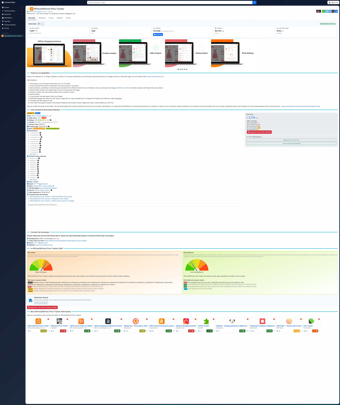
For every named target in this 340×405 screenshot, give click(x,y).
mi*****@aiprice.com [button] (41, 184)
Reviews (60, 18)
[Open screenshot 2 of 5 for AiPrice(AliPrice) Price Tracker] (95, 53)
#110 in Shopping (251, 122)
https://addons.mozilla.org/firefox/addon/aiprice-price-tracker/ (66, 241)
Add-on (50, 11)
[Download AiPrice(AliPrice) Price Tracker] (182, 31)
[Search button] (254, 2)
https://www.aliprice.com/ (44, 245)
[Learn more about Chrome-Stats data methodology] (51, 190)
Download (42, 18)
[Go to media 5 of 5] (187, 69)
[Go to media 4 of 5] (184, 69)
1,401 (39, 118)
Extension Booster (10, 25)
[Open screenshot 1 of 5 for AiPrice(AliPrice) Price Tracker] (49, 53)
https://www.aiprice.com (155, 76)
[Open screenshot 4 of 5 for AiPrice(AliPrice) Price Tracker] (187, 53)
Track (41, 24)
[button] (333, 2)
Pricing (6, 28)
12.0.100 (38, 122)
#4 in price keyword (253, 126)
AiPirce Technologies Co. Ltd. (37, 11)
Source (51, 18)
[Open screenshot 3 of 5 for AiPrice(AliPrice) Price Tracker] (141, 53)
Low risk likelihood (52, 128)
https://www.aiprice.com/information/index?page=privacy (300, 106)
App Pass (7, 21)
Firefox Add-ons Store (327, 23)
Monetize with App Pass (292, 140)
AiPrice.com (122, 88)
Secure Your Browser (41, 303)
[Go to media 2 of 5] (180, 69)
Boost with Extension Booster (292, 143)
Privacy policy (47, 186)
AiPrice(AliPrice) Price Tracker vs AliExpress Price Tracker (49, 199)
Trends (68, 18)
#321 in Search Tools (252, 124)
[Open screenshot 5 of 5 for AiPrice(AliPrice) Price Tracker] (233, 53)
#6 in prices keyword (253, 128)
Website (36, 186)
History (7, 33)
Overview (31, 18)
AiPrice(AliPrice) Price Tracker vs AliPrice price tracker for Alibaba (52, 201)
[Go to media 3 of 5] (182, 69)
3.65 (41, 120)
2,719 (253, 117)
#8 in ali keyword (252, 129)
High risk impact (38, 128)
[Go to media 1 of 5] (178, 69)
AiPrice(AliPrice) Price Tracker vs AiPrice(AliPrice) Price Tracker (51, 196)
